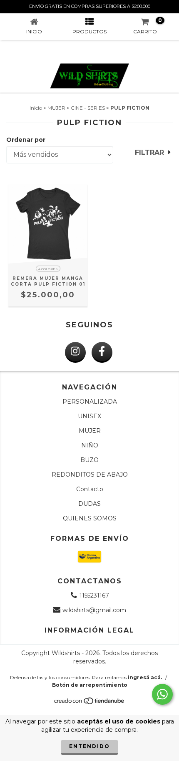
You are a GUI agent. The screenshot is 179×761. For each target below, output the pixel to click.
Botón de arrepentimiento (89, 685)
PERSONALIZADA (89, 401)
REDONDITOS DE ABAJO (90, 474)
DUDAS (89, 503)
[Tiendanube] (89, 703)
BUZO (89, 460)
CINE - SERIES (88, 108)
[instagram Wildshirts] (75, 352)
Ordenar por (25, 139)
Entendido (89, 746)
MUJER (56, 108)
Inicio (36, 108)
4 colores (48, 269)
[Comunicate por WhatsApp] (162, 694)
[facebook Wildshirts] (102, 352)
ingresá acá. (145, 677)
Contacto (89, 489)
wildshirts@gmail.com (94, 610)
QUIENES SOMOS (90, 518)
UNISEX (89, 416)
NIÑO (89, 445)
